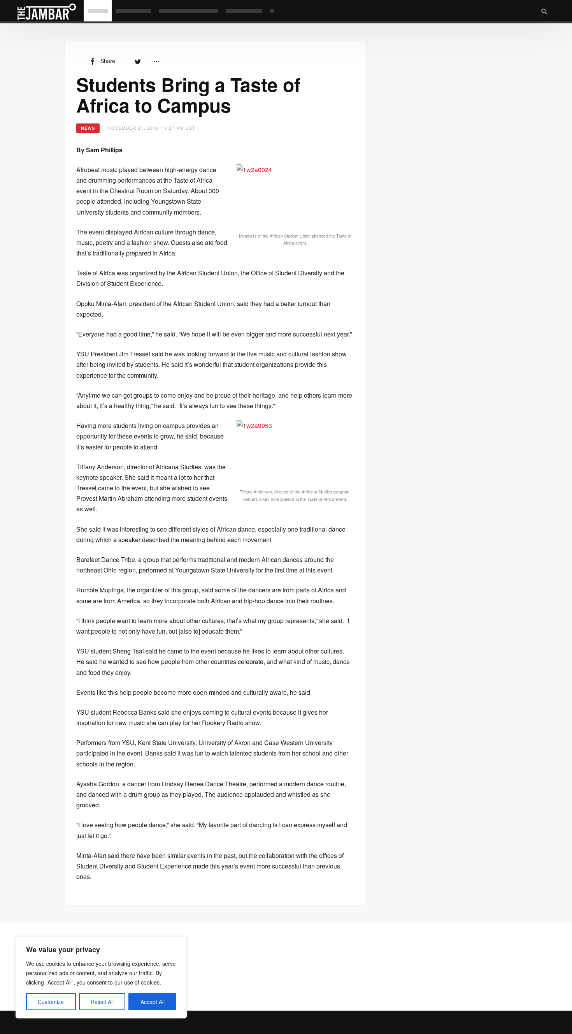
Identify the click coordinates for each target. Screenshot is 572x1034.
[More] (156, 61)
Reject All (102, 1002)
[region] (101, 977)
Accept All (152, 1002)
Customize (51, 1002)
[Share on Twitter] (138, 61)
